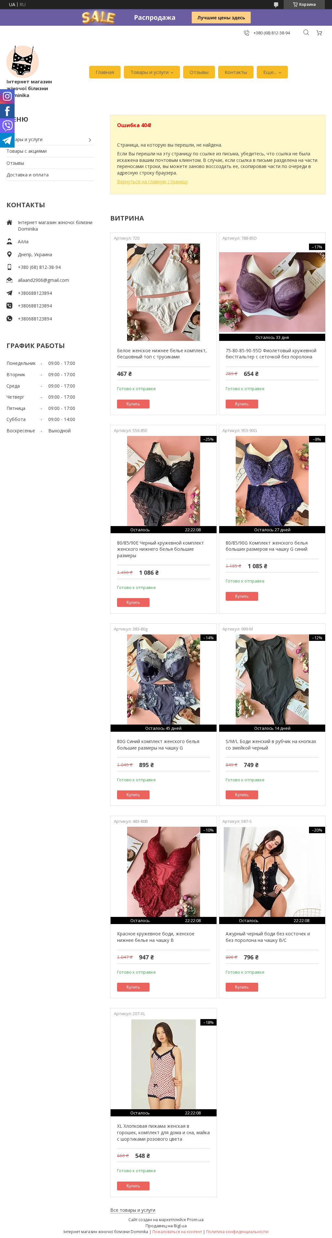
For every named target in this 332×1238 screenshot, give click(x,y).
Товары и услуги (149, 72)
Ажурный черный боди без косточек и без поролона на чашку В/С (268, 937)
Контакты (236, 72)
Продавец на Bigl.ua (166, 1226)
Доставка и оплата (27, 175)
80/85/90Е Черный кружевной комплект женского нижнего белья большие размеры (160, 549)
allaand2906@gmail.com (43, 280)
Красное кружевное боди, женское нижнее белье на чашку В (156, 937)
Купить (133, 404)
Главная (105, 72)
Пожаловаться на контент (177, 1231)
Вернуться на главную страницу (152, 181)
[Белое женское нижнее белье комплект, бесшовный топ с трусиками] (164, 292)
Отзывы (199, 72)
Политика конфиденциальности (237, 1231)
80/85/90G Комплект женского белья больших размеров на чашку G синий (267, 546)
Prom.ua (195, 1219)
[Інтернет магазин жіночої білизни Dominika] (22, 62)
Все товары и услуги (132, 1210)
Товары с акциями (26, 151)
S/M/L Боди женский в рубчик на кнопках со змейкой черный (271, 744)
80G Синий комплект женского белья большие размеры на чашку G (158, 744)
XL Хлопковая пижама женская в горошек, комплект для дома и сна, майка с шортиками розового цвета (163, 1132)
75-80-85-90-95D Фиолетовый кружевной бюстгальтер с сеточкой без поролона (271, 353)
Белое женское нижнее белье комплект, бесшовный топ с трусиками (162, 353)
